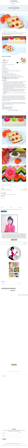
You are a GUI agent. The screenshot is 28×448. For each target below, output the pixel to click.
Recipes (15, 6)
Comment (3, 198)
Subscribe (19, 371)
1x (17, 62)
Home (8, 371)
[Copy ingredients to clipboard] (7, 62)
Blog (13, 371)
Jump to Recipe (4, 31)
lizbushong (14, 9)
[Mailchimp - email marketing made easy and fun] (12, 290)
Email (11, 207)
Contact (15, 371)
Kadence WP (20, 443)
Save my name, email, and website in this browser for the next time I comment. (12, 209)
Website (20, 207)
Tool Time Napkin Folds (23, 189)
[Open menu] (15, 3)
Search (24, 243)
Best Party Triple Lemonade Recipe (6, 189)
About (11, 371)
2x (18, 62)
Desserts (13, 6)
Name (2, 207)
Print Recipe (8, 31)
